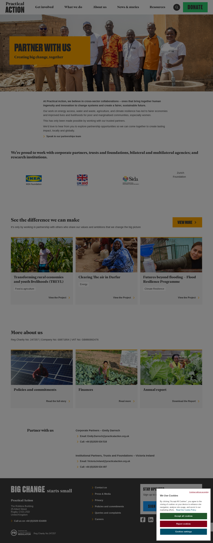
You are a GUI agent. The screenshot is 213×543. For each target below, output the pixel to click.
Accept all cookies (183, 516)
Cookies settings (183, 532)
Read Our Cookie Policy (186, 510)
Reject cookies (183, 524)
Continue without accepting (199, 492)
